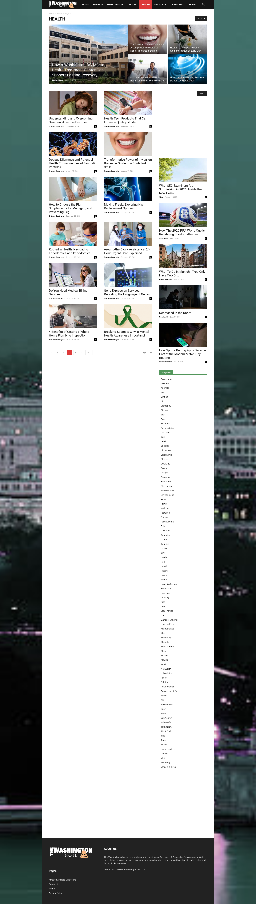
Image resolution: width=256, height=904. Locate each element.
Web (163, 758)
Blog (163, 414)
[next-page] (94, 352)
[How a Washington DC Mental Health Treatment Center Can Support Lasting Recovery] (88, 59)
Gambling (166, 535)
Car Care (165, 432)
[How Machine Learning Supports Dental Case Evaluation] (187, 69)
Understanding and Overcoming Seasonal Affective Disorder (71, 120)
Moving (164, 659)
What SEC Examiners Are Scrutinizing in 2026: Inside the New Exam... (180, 189)
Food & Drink (167, 521)
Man (163, 633)
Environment (167, 494)
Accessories (166, 379)
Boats (163, 419)
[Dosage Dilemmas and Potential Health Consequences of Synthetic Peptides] (73, 144)
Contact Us (54, 884)
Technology (178, 4)
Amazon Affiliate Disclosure (62, 879)
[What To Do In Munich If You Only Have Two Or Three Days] (183, 256)
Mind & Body (167, 646)
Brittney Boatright (56, 126)
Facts (163, 499)
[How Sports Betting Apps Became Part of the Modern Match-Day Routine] (183, 335)
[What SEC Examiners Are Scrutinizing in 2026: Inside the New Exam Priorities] (183, 170)
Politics (164, 682)
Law (163, 606)
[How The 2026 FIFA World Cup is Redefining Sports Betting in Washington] (183, 215)
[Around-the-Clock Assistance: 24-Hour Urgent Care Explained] (128, 234)
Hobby (164, 575)
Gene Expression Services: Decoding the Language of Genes (127, 292)
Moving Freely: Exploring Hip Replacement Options (123, 206)
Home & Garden (169, 584)
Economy (165, 477)
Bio (162, 401)
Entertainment (115, 4)
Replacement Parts (170, 691)
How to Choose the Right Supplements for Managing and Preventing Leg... (70, 208)
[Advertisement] (183, 127)
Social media (167, 704)
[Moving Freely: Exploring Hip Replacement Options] (128, 189)
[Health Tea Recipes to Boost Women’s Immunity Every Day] (187, 39)
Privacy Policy (55, 893)
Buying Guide (167, 428)
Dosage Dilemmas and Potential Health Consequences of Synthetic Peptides (73, 163)
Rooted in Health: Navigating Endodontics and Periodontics (70, 251)
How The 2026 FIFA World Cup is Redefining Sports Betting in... (182, 232)
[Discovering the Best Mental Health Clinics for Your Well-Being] (147, 69)
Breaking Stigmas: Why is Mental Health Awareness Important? (126, 333)
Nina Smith (163, 238)
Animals (165, 387)
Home (51, 13)
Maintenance (167, 628)
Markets (165, 642)
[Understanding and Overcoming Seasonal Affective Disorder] (73, 103)
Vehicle (164, 753)
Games (164, 539)
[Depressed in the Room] (183, 297)
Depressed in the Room (175, 313)
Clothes (164, 459)
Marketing (166, 637)
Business (98, 4)
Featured (165, 512)
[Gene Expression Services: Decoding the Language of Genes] (128, 275)
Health (145, 4)
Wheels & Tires (168, 766)
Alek (161, 197)
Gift (162, 552)
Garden (164, 548)
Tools (163, 740)
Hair (163, 561)
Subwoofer (166, 717)
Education (166, 481)
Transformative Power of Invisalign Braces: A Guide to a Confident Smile (128, 163)
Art (162, 392)
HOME (85, 4)
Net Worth (160, 4)
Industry (165, 597)
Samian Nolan (57, 80)
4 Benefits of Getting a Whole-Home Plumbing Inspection (69, 333)
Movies (164, 655)
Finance (165, 517)
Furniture (165, 530)
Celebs (164, 441)
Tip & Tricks (166, 731)
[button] (203, 4)
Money (164, 651)
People (164, 677)
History (164, 570)
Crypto (164, 468)
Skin (163, 700)
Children (165, 445)
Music (164, 664)
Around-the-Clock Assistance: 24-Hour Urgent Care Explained (127, 251)
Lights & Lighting (169, 619)
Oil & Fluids (166, 673)
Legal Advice (167, 610)
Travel (193, 4)
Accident (165, 383)
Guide (164, 557)
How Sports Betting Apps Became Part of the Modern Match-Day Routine (182, 354)
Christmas (166, 450)
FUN (163, 526)
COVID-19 (165, 463)
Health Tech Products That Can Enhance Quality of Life (125, 120)
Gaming (133, 4)
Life (162, 615)
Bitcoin (164, 410)
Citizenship (166, 454)
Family (164, 503)
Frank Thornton (165, 279)
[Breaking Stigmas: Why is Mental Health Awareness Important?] (128, 316)
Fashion (165, 508)
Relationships (167, 686)
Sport (163, 709)
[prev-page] (51, 352)
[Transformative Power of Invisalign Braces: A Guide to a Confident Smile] (128, 144)
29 (88, 352)
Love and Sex (167, 624)
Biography (166, 405)
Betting (164, 396)
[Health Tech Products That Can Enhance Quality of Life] (128, 103)
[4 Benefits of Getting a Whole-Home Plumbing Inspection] (73, 316)
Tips (163, 735)
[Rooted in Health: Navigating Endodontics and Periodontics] (73, 234)
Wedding (165, 762)
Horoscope (166, 588)
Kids (163, 601)
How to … (165, 593)
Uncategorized (168, 749)
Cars (163, 437)
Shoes (164, 695)
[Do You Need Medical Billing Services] (73, 275)
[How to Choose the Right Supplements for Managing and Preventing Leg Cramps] (73, 189)
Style (163, 713)
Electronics (166, 486)
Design (164, 472)
